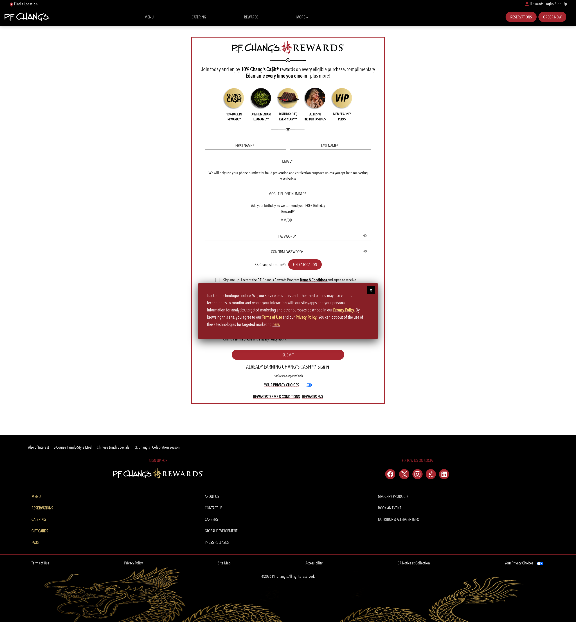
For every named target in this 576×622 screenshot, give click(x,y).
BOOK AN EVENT (389, 508)
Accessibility (314, 563)
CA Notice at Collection (414, 563)
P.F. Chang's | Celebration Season (157, 447)
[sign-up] (158, 473)
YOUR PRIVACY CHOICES (281, 387)
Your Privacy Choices (519, 563)
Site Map (224, 563)
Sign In (323, 367)
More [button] (301, 17)
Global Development (221, 530)
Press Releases (217, 542)
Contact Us (214, 508)
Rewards (251, 17)
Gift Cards (40, 530)
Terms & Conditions (314, 279)
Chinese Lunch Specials (113, 447)
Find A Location (305, 264)
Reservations (521, 17)
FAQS (35, 542)
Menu (149, 17)
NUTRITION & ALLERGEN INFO (398, 519)
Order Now (552, 17)
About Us (212, 496)
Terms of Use (40, 563)
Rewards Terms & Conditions (276, 396)
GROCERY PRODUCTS (393, 496)
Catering (199, 17)
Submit (288, 355)
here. (276, 324)
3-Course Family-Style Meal (73, 447)
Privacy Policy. (306, 317)
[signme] (218, 279)
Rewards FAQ (312, 396)
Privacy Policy (133, 563)
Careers (211, 519)
